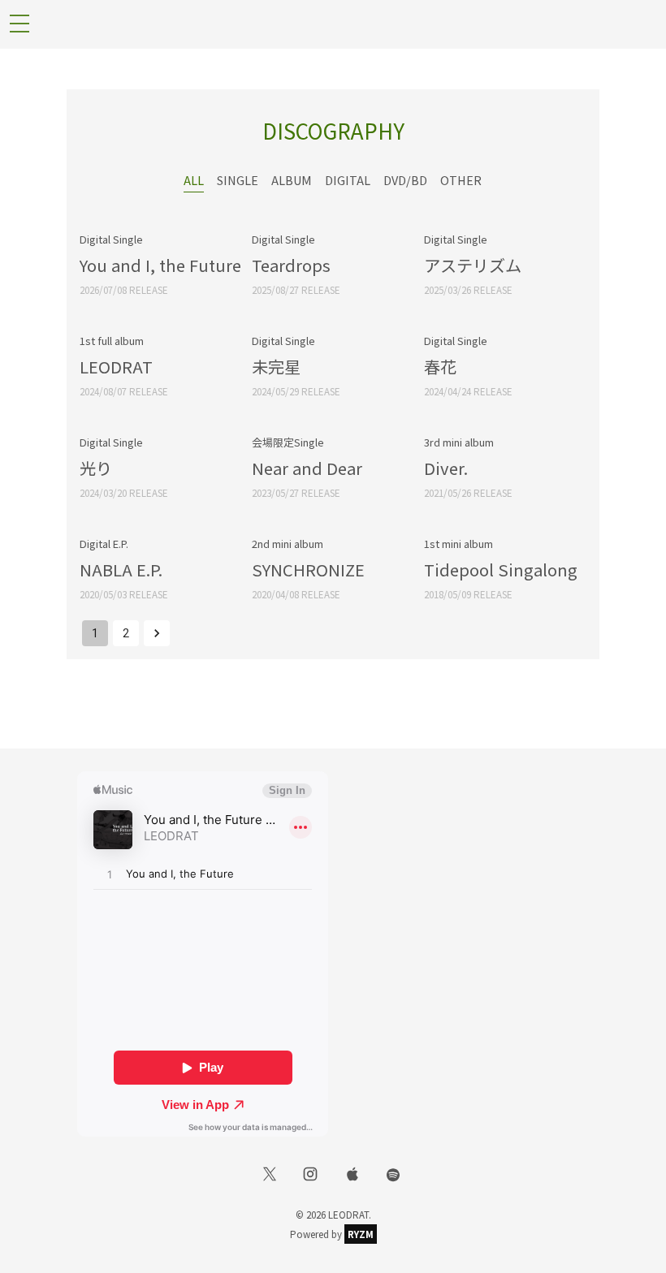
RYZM (361, 1234)
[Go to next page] (157, 633)
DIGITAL (347, 179)
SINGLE (237, 179)
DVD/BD (405, 179)
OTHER (461, 179)
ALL (194, 179)
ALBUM (291, 179)
